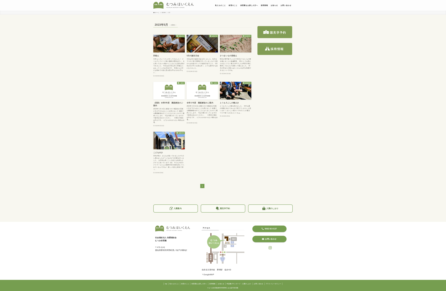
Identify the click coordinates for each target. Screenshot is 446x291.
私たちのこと (174, 284)
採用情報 (212, 284)
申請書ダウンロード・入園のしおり (239, 284)
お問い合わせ (258, 284)
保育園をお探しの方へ (199, 284)
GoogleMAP (208, 275)
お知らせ (221, 284)
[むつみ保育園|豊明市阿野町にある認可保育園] (173, 5)
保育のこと (185, 284)
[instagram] (269, 247)
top (166, 284)
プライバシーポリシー (273, 284)
